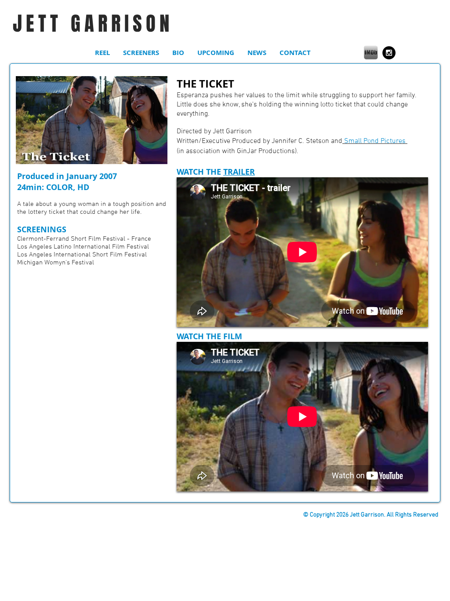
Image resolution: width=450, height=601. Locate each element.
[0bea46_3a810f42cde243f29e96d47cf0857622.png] (371, 52)
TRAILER (239, 171)
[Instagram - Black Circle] (389, 52)
